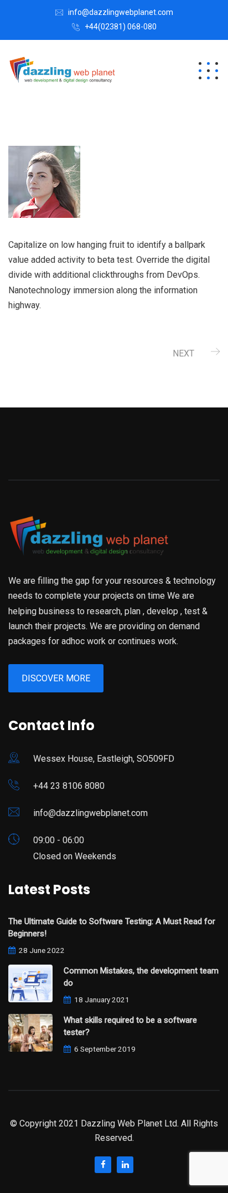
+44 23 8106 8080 (69, 786)
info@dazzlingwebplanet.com (120, 12)
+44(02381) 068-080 (121, 26)
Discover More (56, 678)
